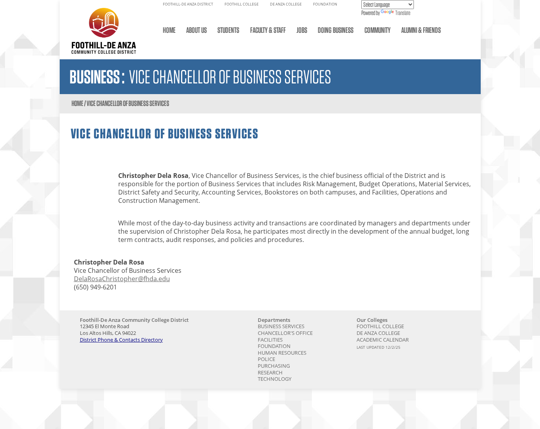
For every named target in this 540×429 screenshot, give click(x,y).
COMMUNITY (377, 30)
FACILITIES (270, 339)
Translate (402, 13)
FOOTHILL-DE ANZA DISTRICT (188, 4)
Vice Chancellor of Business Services (128, 103)
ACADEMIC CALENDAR (383, 339)
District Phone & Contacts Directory (121, 339)
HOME (169, 30)
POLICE (266, 359)
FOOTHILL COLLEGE (242, 4)
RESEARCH (270, 372)
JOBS (301, 30)
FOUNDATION (325, 4)
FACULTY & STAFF (268, 30)
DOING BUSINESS (335, 30)
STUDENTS (228, 30)
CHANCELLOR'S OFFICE (285, 332)
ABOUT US (196, 30)
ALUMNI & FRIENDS (421, 30)
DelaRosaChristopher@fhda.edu (122, 278)
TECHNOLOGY (274, 378)
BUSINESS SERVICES (281, 326)
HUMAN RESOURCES (282, 352)
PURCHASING (274, 365)
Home (77, 103)
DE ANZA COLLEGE (286, 4)
